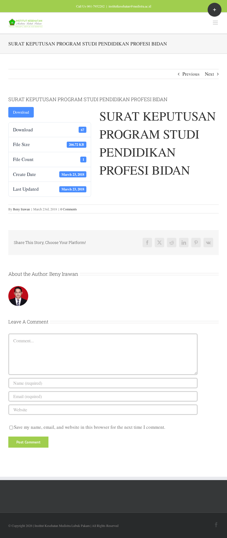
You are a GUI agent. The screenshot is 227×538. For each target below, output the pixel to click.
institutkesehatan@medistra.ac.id (130, 6)
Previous (191, 74)
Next (209, 74)
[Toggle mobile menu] (216, 23)
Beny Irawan (21, 209)
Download (21, 112)
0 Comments (68, 209)
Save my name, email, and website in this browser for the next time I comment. (89, 427)
